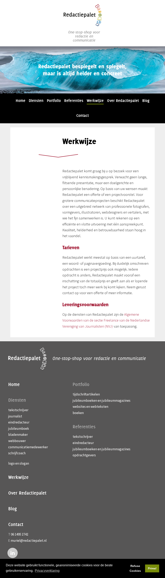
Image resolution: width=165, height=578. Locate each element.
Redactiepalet (82, 15)
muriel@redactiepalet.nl (29, 540)
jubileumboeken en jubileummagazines (101, 400)
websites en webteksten (90, 406)
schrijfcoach (17, 453)
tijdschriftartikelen (86, 394)
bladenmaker (18, 434)
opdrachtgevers (84, 455)
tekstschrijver (18, 410)
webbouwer (17, 441)
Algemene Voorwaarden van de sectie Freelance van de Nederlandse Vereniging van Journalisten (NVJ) (106, 320)
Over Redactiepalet (27, 493)
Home (14, 384)
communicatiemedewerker (28, 447)
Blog (12, 509)
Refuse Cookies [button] (135, 568)
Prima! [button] (152, 568)
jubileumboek (18, 428)
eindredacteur (18, 422)
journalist (15, 416)
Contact (15, 524)
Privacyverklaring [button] (47, 570)
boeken (78, 413)
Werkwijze (18, 477)
